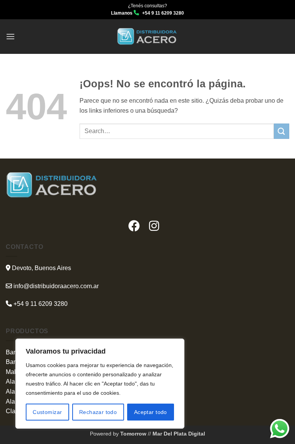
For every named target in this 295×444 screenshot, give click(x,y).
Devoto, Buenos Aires (40, 268)
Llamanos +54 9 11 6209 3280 (147, 13)
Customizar (47, 412)
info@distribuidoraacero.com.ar (56, 286)
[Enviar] (281, 131)
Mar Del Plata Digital (178, 434)
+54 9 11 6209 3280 (40, 303)
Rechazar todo (98, 412)
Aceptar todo (150, 412)
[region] (99, 384)
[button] (10, 36)
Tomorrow (134, 434)
